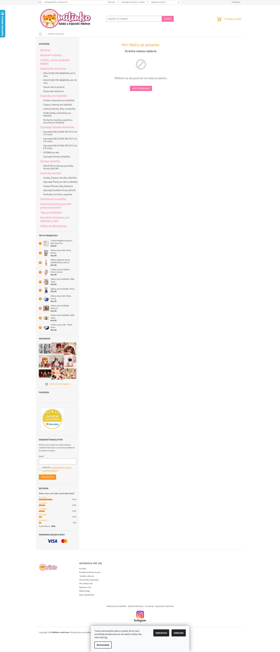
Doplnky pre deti (50, 173)
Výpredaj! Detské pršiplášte (56, 156)
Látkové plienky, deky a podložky (59, 108)
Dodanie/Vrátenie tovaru (133, 2)
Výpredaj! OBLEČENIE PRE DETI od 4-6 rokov (60, 140)
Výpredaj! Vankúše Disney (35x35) (59, 190)
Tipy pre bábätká (51, 212)
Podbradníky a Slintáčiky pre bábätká (57, 114)
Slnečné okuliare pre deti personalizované (55, 206)
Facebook (149, 606)
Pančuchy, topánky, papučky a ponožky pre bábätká (57, 121)
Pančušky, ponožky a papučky (57, 194)
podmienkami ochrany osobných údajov (56, 469)
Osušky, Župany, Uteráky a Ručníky (60, 177)
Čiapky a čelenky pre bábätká (57, 104)
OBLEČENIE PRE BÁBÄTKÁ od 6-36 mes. (60, 81)
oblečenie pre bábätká (116, 606)
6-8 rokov (43, 520)
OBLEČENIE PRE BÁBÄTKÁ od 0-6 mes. (59, 75)
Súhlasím (179, 633)
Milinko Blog (84, 591)
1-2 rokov (43, 503)
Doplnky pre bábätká (53, 96)
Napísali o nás (85, 587)
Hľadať (167, 18)
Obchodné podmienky (89, 579)
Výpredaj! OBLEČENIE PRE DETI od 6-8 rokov (60, 147)
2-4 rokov (43, 508)
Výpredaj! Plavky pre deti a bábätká (60, 182)
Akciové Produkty (51, 55)
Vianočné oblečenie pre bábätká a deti (54, 219)
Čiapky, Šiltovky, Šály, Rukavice (58, 186)
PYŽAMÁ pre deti (51, 152)
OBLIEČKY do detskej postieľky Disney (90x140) (58, 167)
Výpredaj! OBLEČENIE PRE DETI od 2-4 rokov (60, 133)
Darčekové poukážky (53, 199)
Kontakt (112, 2)
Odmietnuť (161, 633)
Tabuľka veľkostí (158, 2)
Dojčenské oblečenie (53, 91)
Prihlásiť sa (47, 477)
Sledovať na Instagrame (59, 384)
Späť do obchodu (141, 88)
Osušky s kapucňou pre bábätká (58, 100)
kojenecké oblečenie (164, 606)
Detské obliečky (50, 161)
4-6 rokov (43, 514)
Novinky (45, 50)
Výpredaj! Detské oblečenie (57, 127)
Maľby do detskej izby (53, 226)
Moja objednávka (86, 594)
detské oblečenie (135, 606)
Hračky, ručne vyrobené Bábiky (54, 62)
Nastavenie (103, 645)
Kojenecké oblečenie (53, 69)
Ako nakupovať (85, 583)
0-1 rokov (43, 497)
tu (106, 637)
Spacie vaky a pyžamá (53, 87)
